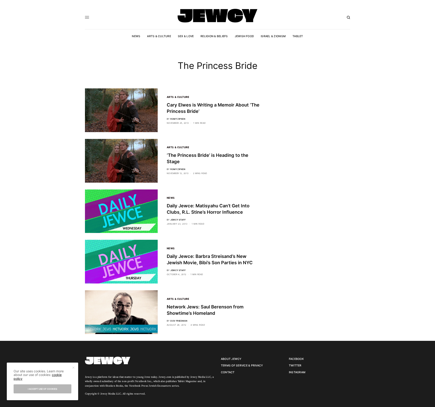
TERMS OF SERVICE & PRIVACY (242, 365)
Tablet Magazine (187, 381)
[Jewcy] (217, 15)
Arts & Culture (178, 97)
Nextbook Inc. (143, 381)
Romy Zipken (177, 119)
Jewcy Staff (178, 219)
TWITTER (295, 365)
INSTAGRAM (297, 372)
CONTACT (228, 372)
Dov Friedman (178, 321)
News (171, 197)
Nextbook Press (138, 385)
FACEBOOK (296, 359)
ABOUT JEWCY (231, 359)
